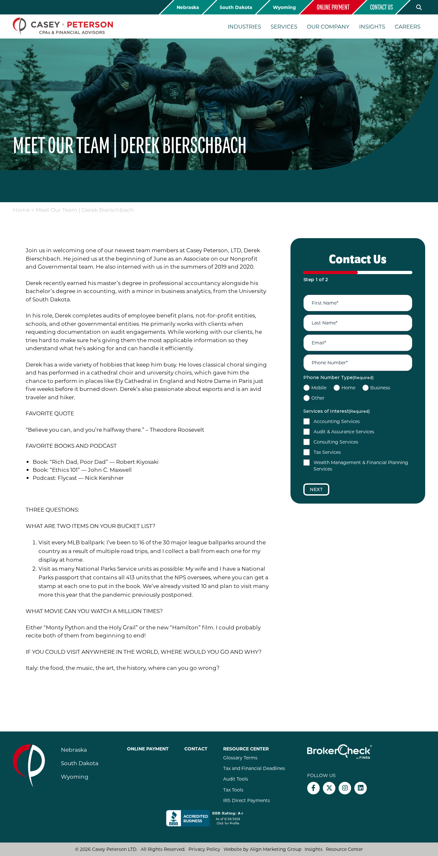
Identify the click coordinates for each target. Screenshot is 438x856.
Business (380, 388)
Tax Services (327, 452)
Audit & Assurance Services (344, 431)
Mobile (318, 388)
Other (317, 398)
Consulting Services (336, 442)
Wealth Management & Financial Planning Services (361, 465)
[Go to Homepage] (63, 26)
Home (21, 209)
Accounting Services (337, 421)
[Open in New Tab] (209, 818)
